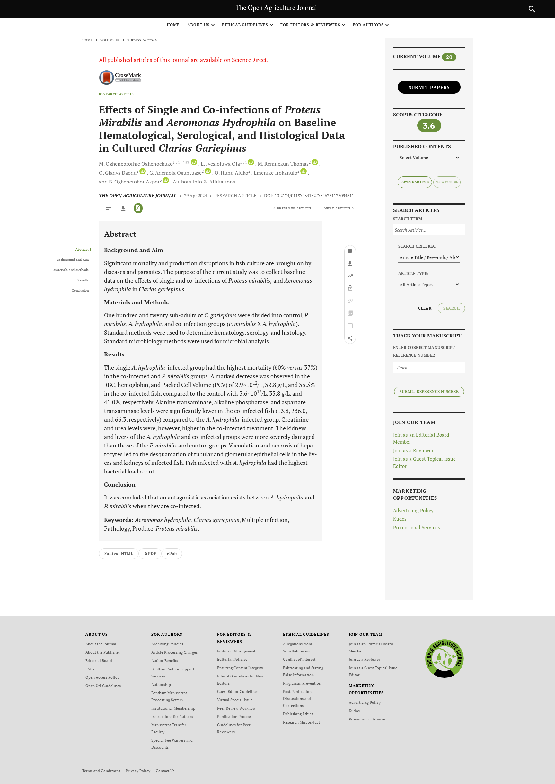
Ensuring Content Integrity (240, 667)
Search (451, 308)
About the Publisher (102, 652)
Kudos (400, 519)
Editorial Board (98, 660)
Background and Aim (73, 260)
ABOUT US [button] (198, 24)
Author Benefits (164, 660)
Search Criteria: (417, 246)
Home (173, 24)
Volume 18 (109, 40)
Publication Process (234, 716)
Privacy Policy (138, 770)
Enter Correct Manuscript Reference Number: (424, 351)
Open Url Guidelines (103, 685)
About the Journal (100, 644)
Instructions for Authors (172, 716)
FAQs (89, 669)
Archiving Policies (167, 644)
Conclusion (80, 291)
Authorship (161, 684)
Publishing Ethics (298, 714)
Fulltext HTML (118, 553)
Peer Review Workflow (236, 708)
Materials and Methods (71, 270)
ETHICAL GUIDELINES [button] (245, 24)
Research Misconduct (301, 722)
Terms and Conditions (101, 770)
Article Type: (413, 273)
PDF (152, 553)
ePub (172, 553)
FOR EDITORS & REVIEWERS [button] (310, 24)
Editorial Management (236, 651)
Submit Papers (429, 87)
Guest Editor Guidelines (237, 691)
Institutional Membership (173, 708)
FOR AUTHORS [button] (368, 24)
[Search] (532, 9)
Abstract (82, 249)
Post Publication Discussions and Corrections (297, 698)
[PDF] (138, 208)
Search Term (407, 219)
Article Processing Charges (174, 652)
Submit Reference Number (429, 391)
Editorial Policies (232, 659)
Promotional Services (416, 527)
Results (83, 280)
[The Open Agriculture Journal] (444, 658)
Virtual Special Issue (234, 699)
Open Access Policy (102, 677)
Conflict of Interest (299, 659)
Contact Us (165, 770)
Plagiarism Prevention (302, 683)
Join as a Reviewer (413, 450)
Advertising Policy (413, 510)
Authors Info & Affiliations (204, 181)
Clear (424, 308)
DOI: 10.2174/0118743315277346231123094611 (309, 196)
